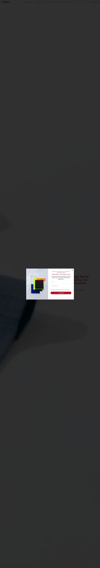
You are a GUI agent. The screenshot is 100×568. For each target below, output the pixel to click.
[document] (50, 284)
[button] (72, 270)
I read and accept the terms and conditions (60, 289)
